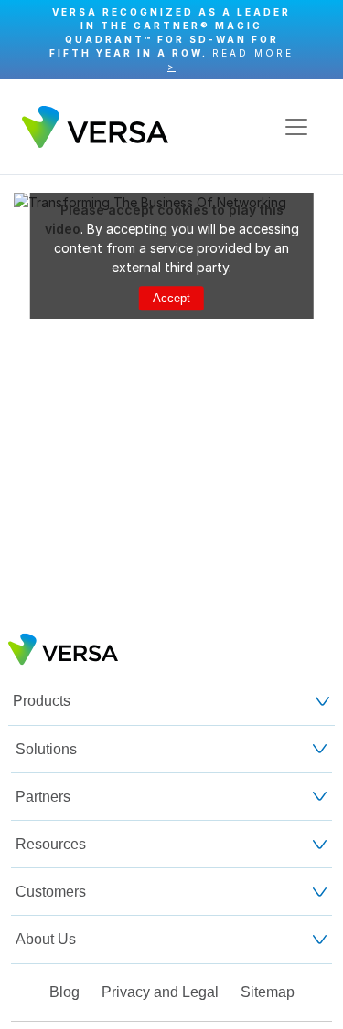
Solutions (46, 749)
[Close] (320, 39)
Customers (51, 891)
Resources (51, 844)
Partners (43, 796)
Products (41, 701)
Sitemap (268, 992)
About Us (46, 939)
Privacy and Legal (160, 992)
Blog (64, 992)
